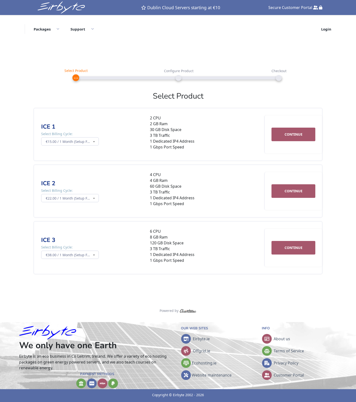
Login (326, 29)
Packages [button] (42, 29)
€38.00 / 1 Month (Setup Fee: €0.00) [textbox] (72, 255)
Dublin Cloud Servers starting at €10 (183, 7)
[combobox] (70, 141)
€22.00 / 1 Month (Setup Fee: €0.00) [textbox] (72, 198)
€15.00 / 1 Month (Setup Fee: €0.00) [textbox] (72, 141)
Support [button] (77, 29)
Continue (293, 134)
